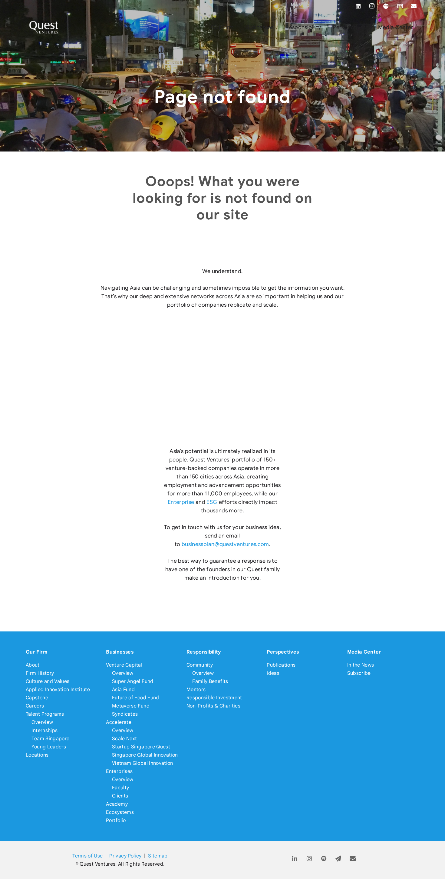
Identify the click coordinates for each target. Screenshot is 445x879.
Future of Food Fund (135, 697)
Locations (37, 755)
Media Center (364, 652)
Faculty (120, 787)
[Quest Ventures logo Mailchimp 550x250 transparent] (44, 27)
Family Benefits (210, 681)
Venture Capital (124, 665)
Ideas (273, 673)
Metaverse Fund (131, 706)
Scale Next (124, 738)
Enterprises (119, 771)
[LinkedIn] (358, 6)
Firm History (40, 673)
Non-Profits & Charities (213, 706)
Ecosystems (120, 812)
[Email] (413, 6)
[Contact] (353, 858)
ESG (211, 502)
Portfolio (116, 820)
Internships (44, 730)
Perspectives (283, 652)
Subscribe (359, 673)
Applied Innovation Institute (58, 689)
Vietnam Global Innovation (142, 763)
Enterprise (181, 502)
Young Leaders (48, 747)
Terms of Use (87, 856)
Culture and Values (47, 681)
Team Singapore (50, 738)
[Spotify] (386, 6)
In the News (360, 665)
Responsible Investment (214, 697)
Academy (117, 804)
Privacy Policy (125, 856)
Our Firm (36, 652)
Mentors (196, 689)
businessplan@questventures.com (225, 544)
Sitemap (158, 856)
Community (199, 665)
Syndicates (125, 714)
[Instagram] (372, 6)
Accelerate (118, 722)
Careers (35, 706)
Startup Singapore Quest (141, 747)
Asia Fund (123, 689)
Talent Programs (45, 714)
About (33, 665)
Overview (42, 722)
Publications (281, 665)
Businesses (120, 652)
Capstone (37, 697)
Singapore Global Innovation (145, 755)
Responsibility (203, 652)
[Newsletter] (399, 6)
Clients (120, 796)
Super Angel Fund (132, 681)
